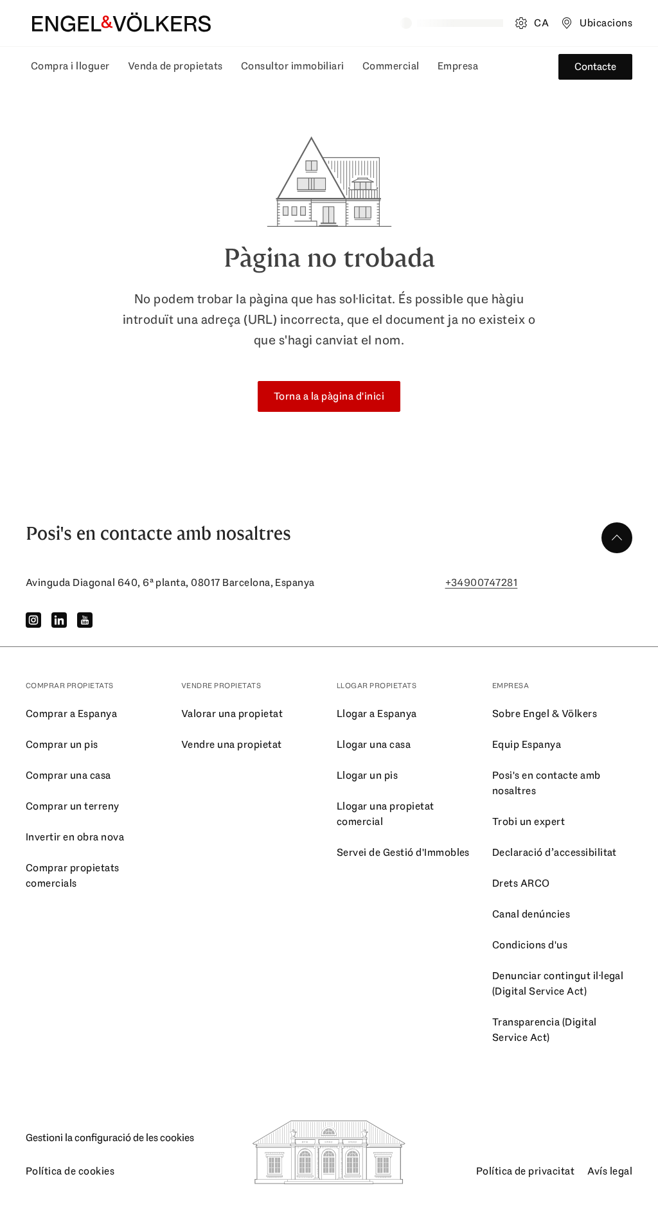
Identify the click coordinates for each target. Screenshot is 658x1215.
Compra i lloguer (70, 66)
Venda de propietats (175, 66)
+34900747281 (481, 582)
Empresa (458, 66)
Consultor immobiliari (292, 66)
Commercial (391, 66)
